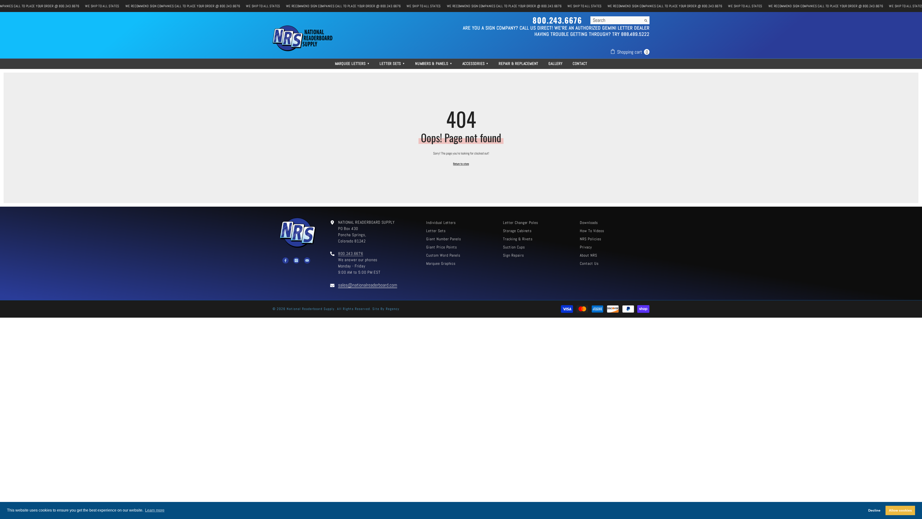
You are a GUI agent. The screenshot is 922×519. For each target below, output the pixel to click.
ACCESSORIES (475, 63)
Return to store (461, 164)
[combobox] (616, 20)
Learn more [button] (154, 510)
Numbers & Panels (433, 63)
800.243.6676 (350, 253)
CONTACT (580, 63)
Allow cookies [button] (900, 510)
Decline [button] (874, 510)
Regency (393, 309)
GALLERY (555, 63)
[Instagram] (296, 260)
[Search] (619, 20)
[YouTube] (307, 260)
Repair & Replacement (518, 63)
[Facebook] (285, 260)
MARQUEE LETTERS (352, 63)
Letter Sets (392, 63)
